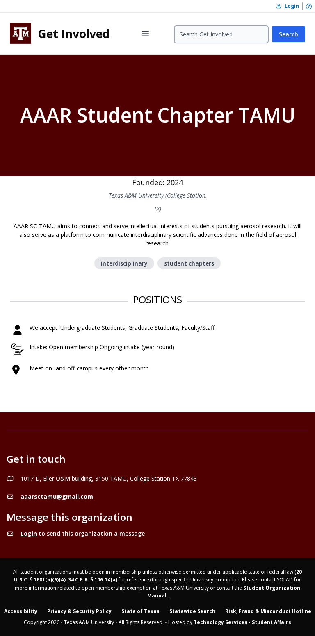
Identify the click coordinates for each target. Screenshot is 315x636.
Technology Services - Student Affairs (242, 622)
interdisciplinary (124, 263)
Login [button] (290, 5)
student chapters (189, 263)
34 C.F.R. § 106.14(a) (92, 579)
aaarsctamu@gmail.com (57, 496)
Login (29, 533)
